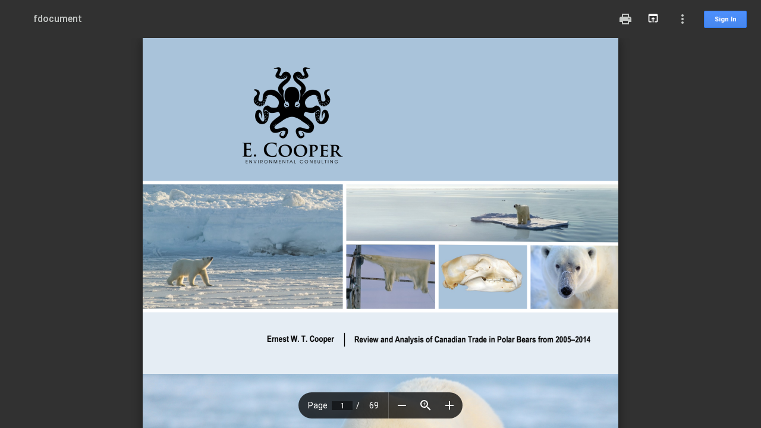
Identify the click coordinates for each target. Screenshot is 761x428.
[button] (402, 405)
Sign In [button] (726, 19)
